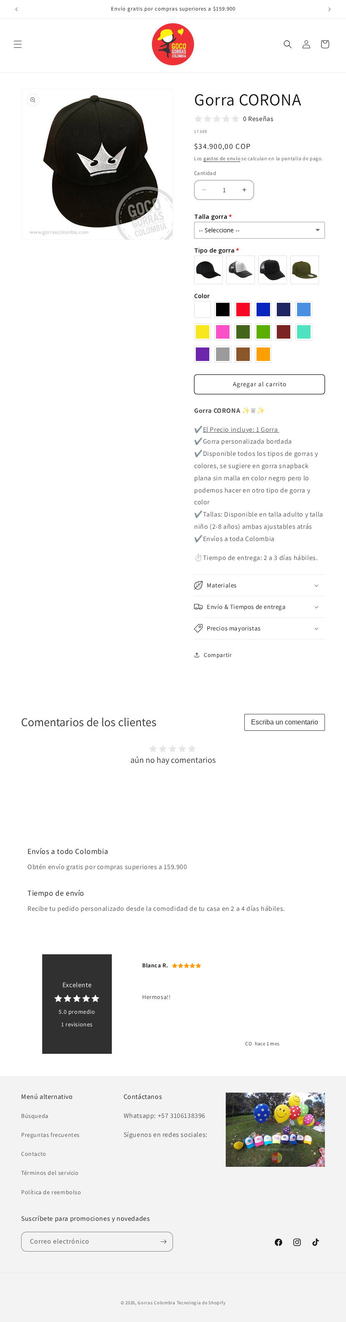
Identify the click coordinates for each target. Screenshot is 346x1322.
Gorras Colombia (157, 1303)
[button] (17, 44)
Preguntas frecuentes (50, 1135)
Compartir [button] (218, 655)
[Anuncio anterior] (16, 9)
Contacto (33, 1154)
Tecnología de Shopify (201, 1303)
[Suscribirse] (163, 1242)
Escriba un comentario (284, 722)
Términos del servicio (50, 1173)
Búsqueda (35, 1116)
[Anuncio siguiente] (329, 9)
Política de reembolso (51, 1192)
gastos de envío (222, 158)
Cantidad (205, 173)
